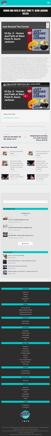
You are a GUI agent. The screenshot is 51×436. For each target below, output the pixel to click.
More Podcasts (25, 323)
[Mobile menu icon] (48, 3)
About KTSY (25, 387)
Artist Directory (25, 396)
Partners (25, 398)
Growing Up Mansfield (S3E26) (16, 152)
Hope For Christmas (25, 361)
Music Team (25, 380)
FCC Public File (25, 407)
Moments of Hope (25, 333)
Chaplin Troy (25, 292)
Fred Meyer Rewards (25, 353)
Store (25, 339)
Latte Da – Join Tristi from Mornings (16, 255)
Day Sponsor (25, 348)
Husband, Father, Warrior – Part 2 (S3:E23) (16, 176)
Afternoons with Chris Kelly (25, 312)
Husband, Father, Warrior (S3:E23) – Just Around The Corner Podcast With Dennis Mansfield (42, 165)
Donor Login (25, 364)
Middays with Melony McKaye (25, 310)
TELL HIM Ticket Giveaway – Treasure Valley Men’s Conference (22, 260)
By (33, 126)
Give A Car (25, 355)
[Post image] (5, 153)
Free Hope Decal (25, 337)
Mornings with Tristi (25, 307)
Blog (25, 301)
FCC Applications (25, 405)
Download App (25, 394)
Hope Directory (25, 298)
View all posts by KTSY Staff (11, 117)
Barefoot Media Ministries (28, 427)
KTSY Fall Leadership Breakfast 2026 (18, 219)
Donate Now (25, 346)
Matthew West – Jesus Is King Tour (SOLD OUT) (20, 235)
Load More (26, 243)
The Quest (25, 294)
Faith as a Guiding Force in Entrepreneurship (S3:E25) (43, 153)
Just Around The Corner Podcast (20, 126)
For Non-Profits (25, 350)
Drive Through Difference (25, 359)
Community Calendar (25, 373)
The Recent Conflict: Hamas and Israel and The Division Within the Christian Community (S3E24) (16, 165)
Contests (26, 296)
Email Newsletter (25, 389)
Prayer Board (25, 330)
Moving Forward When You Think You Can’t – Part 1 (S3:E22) (42, 177)
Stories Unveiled (25, 321)
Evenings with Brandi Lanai (25, 314)
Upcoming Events (25, 370)
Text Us (25, 391)
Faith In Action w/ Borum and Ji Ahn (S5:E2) (17, 266)
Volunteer (25, 357)
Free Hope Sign (25, 335)
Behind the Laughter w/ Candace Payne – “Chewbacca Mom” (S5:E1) (23, 271)
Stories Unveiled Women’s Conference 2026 (20, 227)
